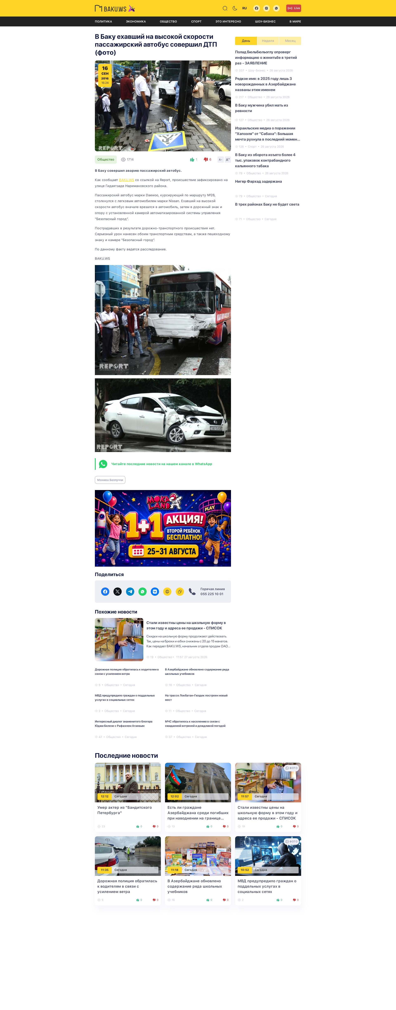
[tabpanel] (268, 135)
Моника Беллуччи (110, 480)
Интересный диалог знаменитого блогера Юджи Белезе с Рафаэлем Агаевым (123, 723)
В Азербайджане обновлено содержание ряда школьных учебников (197, 671)
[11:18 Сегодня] (198, 856)
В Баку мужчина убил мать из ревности (261, 108)
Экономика (136, 21)
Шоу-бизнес (265, 21)
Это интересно (228, 21)
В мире (295, 21)
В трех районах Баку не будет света (267, 204)
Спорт (196, 21)
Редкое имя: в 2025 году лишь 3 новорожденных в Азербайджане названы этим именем (265, 84)
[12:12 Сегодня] (128, 782)
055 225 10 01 (211, 594)
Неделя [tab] (268, 41)
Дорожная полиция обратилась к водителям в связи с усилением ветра (127, 671)
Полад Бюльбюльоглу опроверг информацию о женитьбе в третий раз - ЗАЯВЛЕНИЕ (266, 57)
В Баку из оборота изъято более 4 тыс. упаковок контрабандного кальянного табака (265, 160)
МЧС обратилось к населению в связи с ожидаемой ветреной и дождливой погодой (195, 723)
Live (297, 8)
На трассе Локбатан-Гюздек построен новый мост (196, 697)
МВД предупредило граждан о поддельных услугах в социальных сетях (125, 697)
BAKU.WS (126, 180)
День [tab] (246, 41)
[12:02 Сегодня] (198, 782)
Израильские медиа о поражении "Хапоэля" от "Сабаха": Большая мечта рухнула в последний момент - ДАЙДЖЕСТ (267, 134)
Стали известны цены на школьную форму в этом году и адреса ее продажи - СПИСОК (267, 812)
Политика (103, 21)
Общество (168, 21)
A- (221, 159)
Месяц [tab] (290, 41)
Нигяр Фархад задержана (258, 181)
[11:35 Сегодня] (128, 856)
